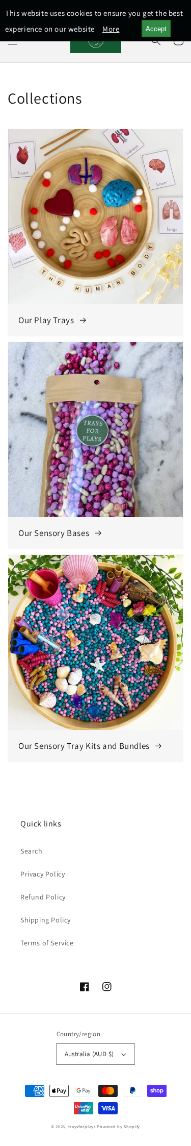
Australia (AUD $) (89, 1054)
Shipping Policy (45, 919)
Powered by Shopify (118, 1126)
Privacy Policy (42, 874)
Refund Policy (43, 896)
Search (31, 851)
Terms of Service (47, 942)
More (110, 29)
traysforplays (82, 1126)
